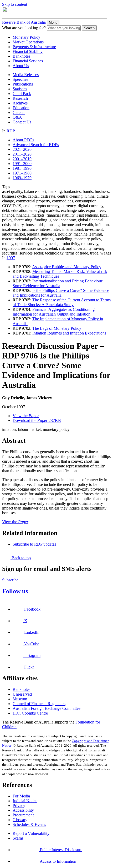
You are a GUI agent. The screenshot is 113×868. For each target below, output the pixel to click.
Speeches (20, 79)
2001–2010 (22, 159)
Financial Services (28, 61)
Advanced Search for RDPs (36, 144)
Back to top (21, 558)
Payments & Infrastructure (34, 46)
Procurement (23, 815)
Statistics (20, 89)
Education (21, 108)
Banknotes (21, 56)
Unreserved (22, 694)
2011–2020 (22, 154)
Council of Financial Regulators (39, 703)
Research (20, 98)
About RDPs (23, 140)
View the (26, 415)
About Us (21, 65)
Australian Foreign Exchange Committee (46, 708)
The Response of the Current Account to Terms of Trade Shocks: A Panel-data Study (62, 302)
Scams (18, 838)
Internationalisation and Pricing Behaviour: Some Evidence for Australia (58, 283)
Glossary (20, 819)
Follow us (15, 591)
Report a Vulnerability (31, 833)
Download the (37, 420)
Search (89, 28)
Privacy (19, 805)
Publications (23, 84)
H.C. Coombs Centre (30, 713)
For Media (21, 796)
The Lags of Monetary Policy (56, 328)
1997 (11, 258)
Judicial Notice (25, 801)
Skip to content (14, 4)
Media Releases (26, 74)
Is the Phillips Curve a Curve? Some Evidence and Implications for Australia (61, 292)
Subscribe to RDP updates (34, 544)
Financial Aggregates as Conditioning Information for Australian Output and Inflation (54, 311)
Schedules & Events (29, 824)
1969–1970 (22, 178)
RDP (11, 131)
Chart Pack (22, 93)
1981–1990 (22, 168)
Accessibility (23, 810)
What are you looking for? (24, 28)
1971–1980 (22, 173)
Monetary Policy (26, 37)
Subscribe (10, 580)
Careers (19, 112)
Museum (20, 699)
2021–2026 (22, 149)
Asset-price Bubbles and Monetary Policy (66, 267)
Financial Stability (28, 51)
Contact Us (22, 122)
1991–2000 (22, 163)
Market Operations (28, 42)
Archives (20, 103)
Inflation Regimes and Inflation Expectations (69, 333)
